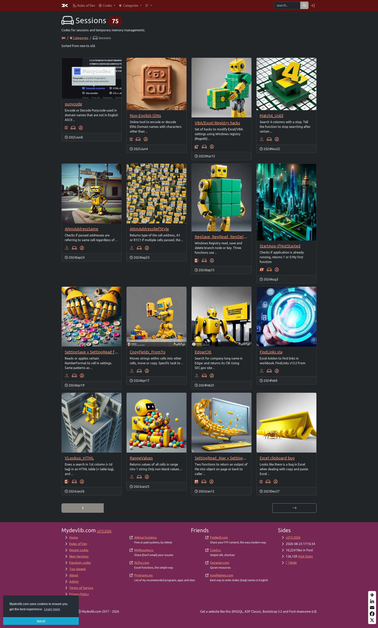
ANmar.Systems (145, 537)
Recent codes (78, 550)
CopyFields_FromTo (147, 352)
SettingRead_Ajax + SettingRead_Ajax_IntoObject (238, 458)
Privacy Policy (79, 594)
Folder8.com (219, 537)
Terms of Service (81, 588)
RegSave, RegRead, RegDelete (222, 236)
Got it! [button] (41, 620)
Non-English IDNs (145, 115)
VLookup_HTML (79, 458)
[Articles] (66, 127)
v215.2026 (293, 537)
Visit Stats (305, 556)
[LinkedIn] (372, 601)
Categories (80, 38)
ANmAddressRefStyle (149, 229)
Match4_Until (271, 115)
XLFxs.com (141, 562)
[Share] (372, 595)
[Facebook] (372, 614)
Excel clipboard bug (277, 458)
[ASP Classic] (197, 260)
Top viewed (77, 569)
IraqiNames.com (221, 575)
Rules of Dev (78, 544)
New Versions (79, 556)
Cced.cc (215, 550)
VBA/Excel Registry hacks (217, 123)
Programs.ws (143, 575)
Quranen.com (219, 562)
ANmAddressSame (81, 229)
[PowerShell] (262, 269)
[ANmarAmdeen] (81, 127)
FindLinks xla (271, 352)
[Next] (294, 508)
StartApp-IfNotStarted (280, 246)
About (73, 575)
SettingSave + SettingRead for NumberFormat (106, 352)
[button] (107, 5)
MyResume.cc (144, 550)
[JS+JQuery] (196, 481)
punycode (73, 104)
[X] (372, 620)
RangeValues (141, 458)
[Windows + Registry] (197, 146)
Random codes (80, 562)
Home (73, 537)
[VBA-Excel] (262, 139)
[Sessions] (73, 127)
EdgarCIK (203, 352)
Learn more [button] (52, 609)
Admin (74, 581)
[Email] (372, 607)
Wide (293, 562)
